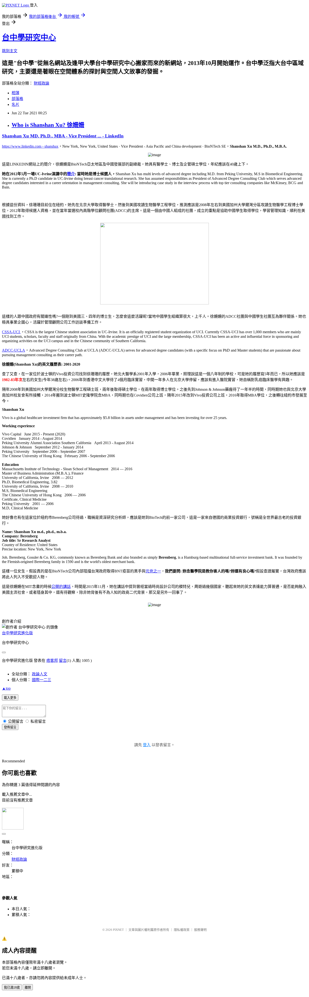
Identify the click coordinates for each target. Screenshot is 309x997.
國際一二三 (41, 680)
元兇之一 (153, 571)
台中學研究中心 (29, 37)
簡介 (71, 174)
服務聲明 (200, 930)
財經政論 (41, 83)
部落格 (17, 99)
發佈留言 (10, 727)
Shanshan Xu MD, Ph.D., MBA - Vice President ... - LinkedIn (63, 135)
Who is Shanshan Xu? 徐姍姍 (48, 125)
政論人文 (39, 674)
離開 (28, 987)
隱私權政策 (182, 930)
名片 (15, 104)
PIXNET (118, 930)
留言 (63, 660)
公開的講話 (61, 587)
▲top (6, 688)
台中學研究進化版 (17, 633)
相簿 (15, 93)
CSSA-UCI (11, 332)
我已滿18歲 (12, 987)
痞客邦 (52, 660)
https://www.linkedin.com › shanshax (30, 146)
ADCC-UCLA (13, 350)
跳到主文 (9, 51)
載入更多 (10, 698)
